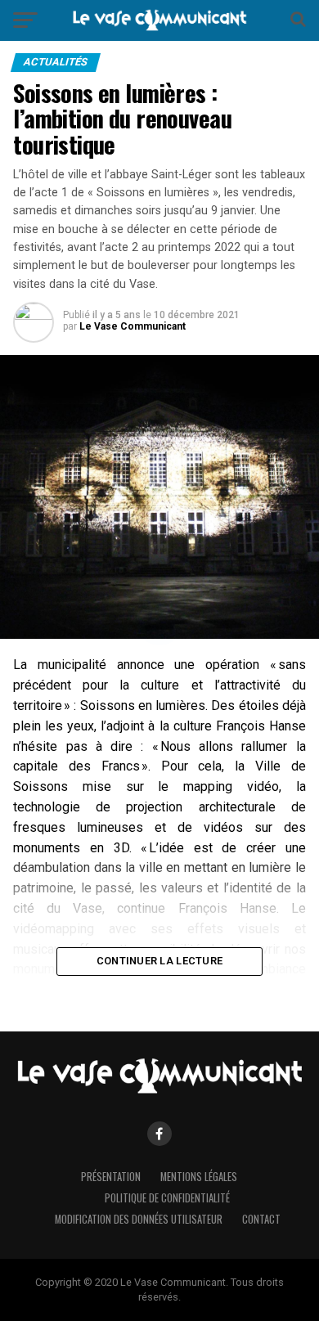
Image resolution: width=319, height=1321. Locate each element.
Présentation (111, 1176)
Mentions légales (198, 1176)
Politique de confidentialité (167, 1198)
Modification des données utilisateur (138, 1219)
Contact (261, 1219)
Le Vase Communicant (132, 326)
